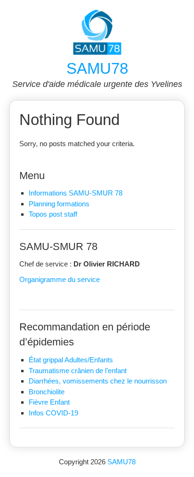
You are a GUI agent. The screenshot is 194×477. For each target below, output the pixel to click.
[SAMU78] (97, 53)
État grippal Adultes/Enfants (71, 360)
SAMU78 (97, 68)
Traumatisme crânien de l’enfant (78, 371)
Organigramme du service (59, 279)
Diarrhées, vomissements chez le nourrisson (98, 381)
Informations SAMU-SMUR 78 (75, 193)
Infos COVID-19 (53, 413)
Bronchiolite (47, 392)
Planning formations (59, 204)
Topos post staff (53, 214)
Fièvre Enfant (49, 402)
